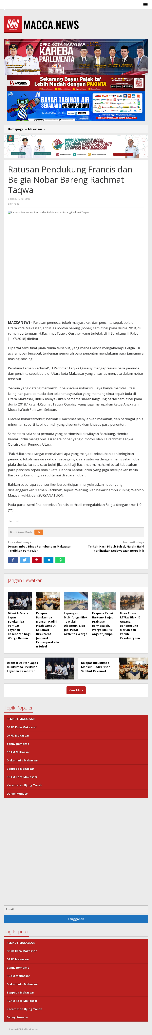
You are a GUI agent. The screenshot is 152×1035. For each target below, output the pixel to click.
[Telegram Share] (48, 560)
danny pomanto (18, 744)
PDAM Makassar (18, 752)
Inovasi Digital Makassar (23, 1029)
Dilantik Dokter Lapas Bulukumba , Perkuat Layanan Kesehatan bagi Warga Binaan (19, 625)
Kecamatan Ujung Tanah (24, 785)
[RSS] (38, 532)
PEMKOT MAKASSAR (21, 719)
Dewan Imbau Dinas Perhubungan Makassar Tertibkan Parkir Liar (39, 546)
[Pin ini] (37, 560)
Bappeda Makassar (20, 769)
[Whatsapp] (60, 560)
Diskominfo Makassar (22, 760)
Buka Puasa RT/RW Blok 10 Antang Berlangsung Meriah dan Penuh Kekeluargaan (130, 625)
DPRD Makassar (18, 735)
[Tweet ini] (25, 560)
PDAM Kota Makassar (22, 777)
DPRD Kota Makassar (22, 727)
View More (76, 690)
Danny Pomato (17, 793)
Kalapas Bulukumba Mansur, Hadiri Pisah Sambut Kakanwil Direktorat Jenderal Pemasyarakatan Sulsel (47, 629)
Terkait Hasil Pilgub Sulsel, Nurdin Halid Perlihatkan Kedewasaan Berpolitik (116, 546)
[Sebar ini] (13, 560)
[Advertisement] (76, 851)
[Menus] (145, 5)
